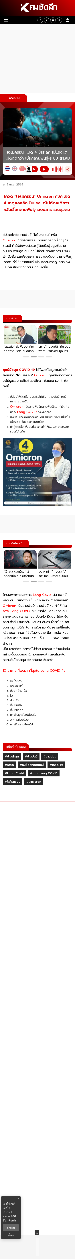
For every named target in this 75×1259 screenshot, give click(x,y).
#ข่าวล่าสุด (12, 756)
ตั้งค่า (11, 1235)
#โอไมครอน (12, 782)
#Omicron (33, 782)
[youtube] (53, 20)
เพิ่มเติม (12, 1220)
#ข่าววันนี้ (31, 756)
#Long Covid (14, 773)
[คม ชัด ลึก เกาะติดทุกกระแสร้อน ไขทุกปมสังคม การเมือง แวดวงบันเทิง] (37, 8)
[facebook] (40, 20)
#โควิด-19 (56, 765)
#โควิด (9, 765)
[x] (46, 20)
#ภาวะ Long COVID (44, 773)
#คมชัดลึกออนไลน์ (32, 765)
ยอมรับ (11, 1227)
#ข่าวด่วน (49, 756)
